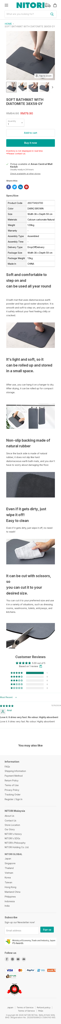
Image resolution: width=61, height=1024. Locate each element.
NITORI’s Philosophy (15, 842)
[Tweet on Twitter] (14, 187)
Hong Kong (10, 887)
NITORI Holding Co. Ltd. (17, 847)
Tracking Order (12, 794)
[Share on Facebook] (8, 187)
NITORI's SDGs (12, 838)
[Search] (52, 14)
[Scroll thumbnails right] (52, 87)
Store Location (12, 825)
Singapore (10, 863)
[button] (17, 673)
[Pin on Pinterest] (26, 187)
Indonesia (10, 901)
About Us (9, 815)
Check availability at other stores (25, 174)
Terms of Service (25, 1007)
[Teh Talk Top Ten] (14, 996)
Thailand (9, 868)
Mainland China (12, 892)
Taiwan (8, 882)
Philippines (10, 896)
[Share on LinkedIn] (20, 187)
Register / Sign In (13, 799)
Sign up (47, 929)
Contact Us (10, 820)
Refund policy (43, 1007)
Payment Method (14, 775)
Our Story (10, 829)
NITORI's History (13, 834)
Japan (8, 858)
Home (8, 23)
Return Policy (11, 780)
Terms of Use (12, 785)
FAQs (7, 766)
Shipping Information (15, 771)
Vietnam (9, 872)
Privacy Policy (12, 790)
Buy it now (30, 142)
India (7, 905)
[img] (6, 705)
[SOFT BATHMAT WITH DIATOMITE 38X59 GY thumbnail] (11, 87)
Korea (8, 877)
